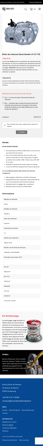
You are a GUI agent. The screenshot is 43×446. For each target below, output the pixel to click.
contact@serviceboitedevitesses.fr (16, 401)
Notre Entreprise (14, 410)
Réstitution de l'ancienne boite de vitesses (17, 94)
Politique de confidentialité (9, 440)
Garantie (5, 431)
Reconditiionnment (28, 410)
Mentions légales (7, 425)
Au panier (21, 132)
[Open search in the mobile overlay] (26, 9)
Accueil (4, 410)
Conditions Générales (9, 428)
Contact (5, 413)
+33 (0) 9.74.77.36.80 (10, 397)
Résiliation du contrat (9, 422)
